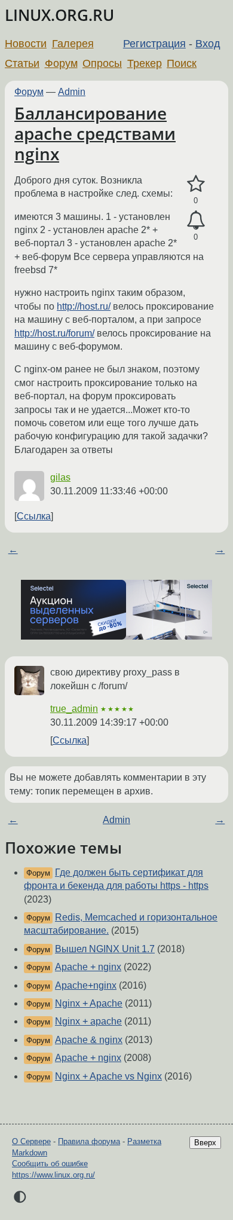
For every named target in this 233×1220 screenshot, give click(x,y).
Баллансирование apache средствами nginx (95, 133)
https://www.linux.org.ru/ (53, 1174)
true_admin (74, 709)
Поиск (182, 63)
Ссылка (34, 516)
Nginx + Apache (88, 1003)
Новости (26, 44)
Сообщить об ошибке (50, 1163)
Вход (207, 44)
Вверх (205, 1142)
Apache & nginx (88, 1040)
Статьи (22, 63)
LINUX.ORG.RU (59, 15)
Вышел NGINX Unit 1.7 (105, 949)
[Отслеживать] (195, 220)
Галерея (73, 44)
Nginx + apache (88, 1021)
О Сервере (31, 1141)
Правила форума (89, 1141)
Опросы (102, 63)
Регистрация (154, 44)
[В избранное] (195, 184)
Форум (61, 63)
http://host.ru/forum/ (54, 333)
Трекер (144, 63)
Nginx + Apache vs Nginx (108, 1076)
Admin (71, 92)
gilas (60, 477)
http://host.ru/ (84, 306)
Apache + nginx (88, 967)
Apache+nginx (85, 985)
